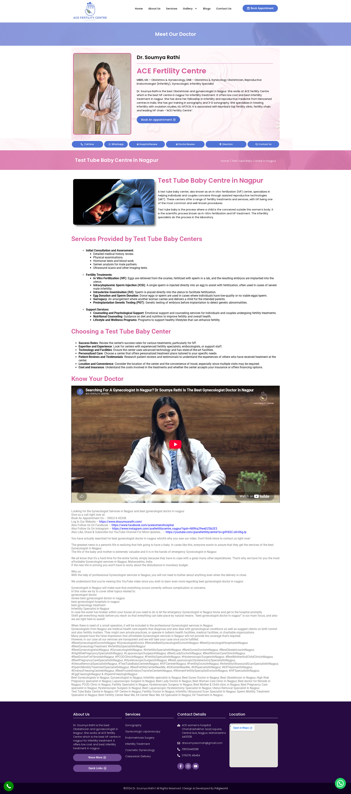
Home (139, 8)
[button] (190, 9)
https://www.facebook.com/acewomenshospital (143, 525)
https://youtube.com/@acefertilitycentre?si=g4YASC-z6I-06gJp (206, 532)
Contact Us (223, 8)
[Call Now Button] (9, 786)
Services (171, 8)
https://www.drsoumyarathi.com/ (120, 521)
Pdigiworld (221, 788)
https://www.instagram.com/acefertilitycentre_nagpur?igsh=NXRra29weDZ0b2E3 (164, 528)
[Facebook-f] (180, 766)
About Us (154, 8)
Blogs (207, 8)
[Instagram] (188, 766)
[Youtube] (195, 766)
